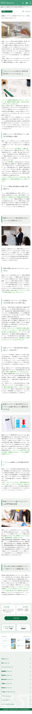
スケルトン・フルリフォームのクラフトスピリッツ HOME (11, 6)
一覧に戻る (16, 618)
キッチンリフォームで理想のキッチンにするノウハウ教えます (8, 609)
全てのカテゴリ (27, 636)
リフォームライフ (26, 6)
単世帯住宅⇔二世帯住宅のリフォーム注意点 (23, 608)
